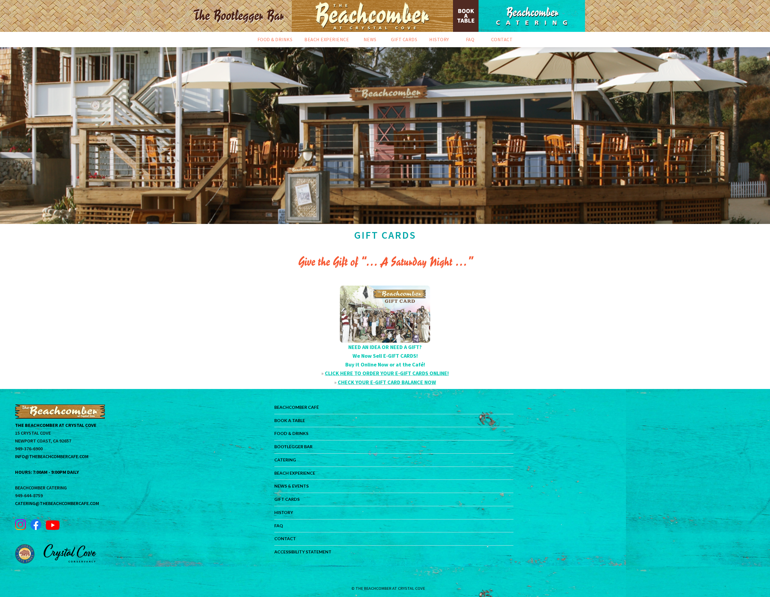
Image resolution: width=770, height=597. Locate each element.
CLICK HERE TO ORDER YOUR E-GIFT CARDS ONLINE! (387, 373)
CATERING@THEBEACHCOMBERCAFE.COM (57, 503)
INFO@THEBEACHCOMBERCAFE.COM (51, 456)
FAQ (278, 525)
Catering (285, 459)
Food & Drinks (291, 433)
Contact (285, 538)
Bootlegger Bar (293, 446)
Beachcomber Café (296, 407)
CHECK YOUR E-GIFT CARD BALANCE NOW (387, 382)
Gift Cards (287, 499)
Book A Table (289, 420)
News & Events (291, 485)
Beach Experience (294, 473)
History (283, 512)
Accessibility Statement (302, 551)
